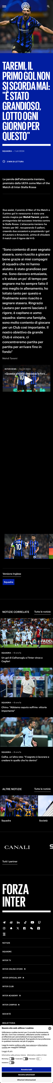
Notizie (6, 943)
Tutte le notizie (42, 611)
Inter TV (6, 960)
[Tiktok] (25, 922)
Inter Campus (9, 1005)
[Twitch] (39, 922)
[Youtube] (32, 922)
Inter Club (8, 986)
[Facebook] (24, 928)
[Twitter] (17, 928)
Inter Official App (11, 978)
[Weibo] (11, 922)
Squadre (7, 952)
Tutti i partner (9, 861)
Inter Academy (10, 995)
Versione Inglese (12, 573)
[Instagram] (4, 928)
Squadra (8, 582)
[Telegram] (4, 922)
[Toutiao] (4, 934)
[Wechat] (31, 928)
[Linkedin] (18, 922)
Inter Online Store (12, 969)
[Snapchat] (11, 928)
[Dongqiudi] (38, 928)
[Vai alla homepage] (25, 6)
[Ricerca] (48, 6)
